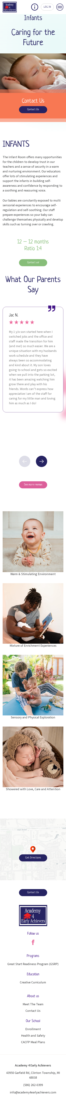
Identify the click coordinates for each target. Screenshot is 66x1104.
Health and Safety (33, 1036)
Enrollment (33, 1029)
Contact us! (33, 262)
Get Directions (33, 857)
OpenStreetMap (47, 878)
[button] (41, 461)
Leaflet (15, 878)
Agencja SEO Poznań (29, 878)
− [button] (5, 828)
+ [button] (5, 823)
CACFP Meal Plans (33, 1042)
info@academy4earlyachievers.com (33, 1092)
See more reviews (33, 484)
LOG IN (47, 7)
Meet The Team (33, 1004)
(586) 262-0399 (33, 1085)
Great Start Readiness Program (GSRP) (33, 964)
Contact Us (33, 109)
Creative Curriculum (33, 982)
